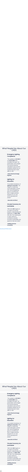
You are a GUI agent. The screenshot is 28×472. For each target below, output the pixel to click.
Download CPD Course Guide (14, 468)
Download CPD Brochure (5, 228)
